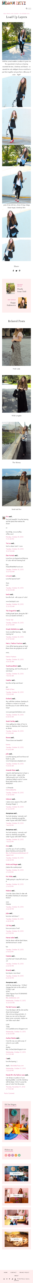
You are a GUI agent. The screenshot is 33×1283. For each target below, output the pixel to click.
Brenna (8, 737)
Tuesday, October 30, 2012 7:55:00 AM (15, 693)
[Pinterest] (12, 1155)
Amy (7, 846)
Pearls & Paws (10, 689)
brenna (8, 744)
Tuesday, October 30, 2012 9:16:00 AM (15, 748)
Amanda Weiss (11, 770)
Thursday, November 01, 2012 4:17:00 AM (15, 1088)
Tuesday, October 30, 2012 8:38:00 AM (15, 716)
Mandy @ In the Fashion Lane (15, 1075)
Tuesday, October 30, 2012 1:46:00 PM (15, 824)
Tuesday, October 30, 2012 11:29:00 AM (15, 794)
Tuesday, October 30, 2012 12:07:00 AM (15, 550)
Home (5, 1272)
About (16, 1276)
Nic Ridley (9, 876)
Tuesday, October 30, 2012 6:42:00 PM (15, 965)
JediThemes (16, 1280)
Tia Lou (8, 543)
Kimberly (9, 699)
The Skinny (16, 462)
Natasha (8, 956)
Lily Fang (9, 925)
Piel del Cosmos (11, 1007)
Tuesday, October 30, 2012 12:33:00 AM (15, 605)
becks (8, 594)
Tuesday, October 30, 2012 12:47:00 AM (15, 624)
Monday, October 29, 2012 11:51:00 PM (14, 538)
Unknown (9, 799)
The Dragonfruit (11, 611)
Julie (7, 754)
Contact (13, 1272)
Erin (7, 516)
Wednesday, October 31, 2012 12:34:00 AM (16, 1002)
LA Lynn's (9, 576)
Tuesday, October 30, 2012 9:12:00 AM (15, 732)
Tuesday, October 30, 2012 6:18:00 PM (15, 951)
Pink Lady (16, 369)
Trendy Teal (9, 620)
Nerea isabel (10, 938)
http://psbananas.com (12, 998)
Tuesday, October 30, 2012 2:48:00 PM (15, 859)
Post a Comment (9, 1093)
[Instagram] (9, 1155)
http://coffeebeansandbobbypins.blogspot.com (17, 854)
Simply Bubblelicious (13, 629)
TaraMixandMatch (11, 666)
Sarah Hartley (10, 721)
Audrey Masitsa (11, 1038)
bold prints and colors (11, 13)
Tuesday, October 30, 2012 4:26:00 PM (15, 908)
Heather (8, 680)
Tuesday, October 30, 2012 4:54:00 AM (15, 660)
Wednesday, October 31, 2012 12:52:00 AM (16, 1033)
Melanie (8, 891)
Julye (7, 913)
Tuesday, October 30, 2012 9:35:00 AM (15, 765)
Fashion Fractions (11, 657)
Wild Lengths (16, 416)
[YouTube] (19, 1155)
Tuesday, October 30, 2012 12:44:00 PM (15, 808)
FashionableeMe (11, 790)
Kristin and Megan (12, 864)
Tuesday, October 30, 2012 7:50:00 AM (15, 675)
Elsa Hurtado (10, 555)
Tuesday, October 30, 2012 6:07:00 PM (15, 932)
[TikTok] (16, 1155)
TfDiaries (23, 1279)
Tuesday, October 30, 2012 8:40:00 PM (15, 977)
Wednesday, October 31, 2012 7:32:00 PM (16, 1069)
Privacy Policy (24, 1272)
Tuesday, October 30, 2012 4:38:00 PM (15, 920)
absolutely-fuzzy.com (17, 1066)
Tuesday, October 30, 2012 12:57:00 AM (15, 638)
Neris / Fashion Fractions (14, 643)
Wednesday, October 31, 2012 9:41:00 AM (16, 1053)
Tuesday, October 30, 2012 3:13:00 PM (15, 871)
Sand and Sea (16, 509)
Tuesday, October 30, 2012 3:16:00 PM (15, 885)
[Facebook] (6, 1155)
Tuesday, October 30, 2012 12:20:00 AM (15, 589)
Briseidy (8, 970)
